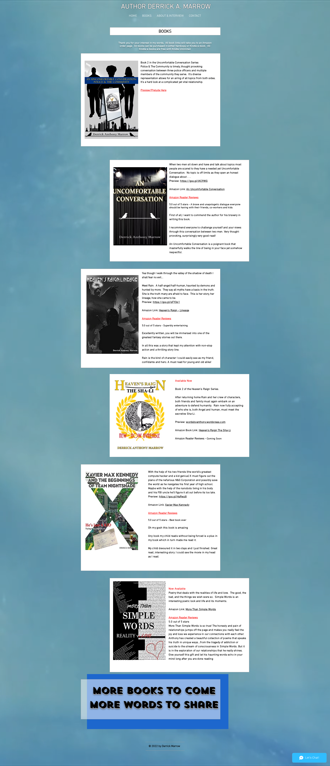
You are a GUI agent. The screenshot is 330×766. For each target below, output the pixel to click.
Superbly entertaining (175, 325)
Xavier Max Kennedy (177, 505)
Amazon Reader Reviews (184, 197)
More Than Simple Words (201, 609)
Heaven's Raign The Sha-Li (215, 430)
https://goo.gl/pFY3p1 (166, 302)
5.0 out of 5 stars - (180, 204)
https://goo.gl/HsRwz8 (172, 496)
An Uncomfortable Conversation (205, 189)
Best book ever (177, 520)
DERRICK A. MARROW (179, 7)
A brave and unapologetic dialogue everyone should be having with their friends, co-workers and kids (204, 206)
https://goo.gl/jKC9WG (193, 181)
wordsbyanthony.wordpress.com (205, 422)
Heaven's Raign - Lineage (174, 310)
